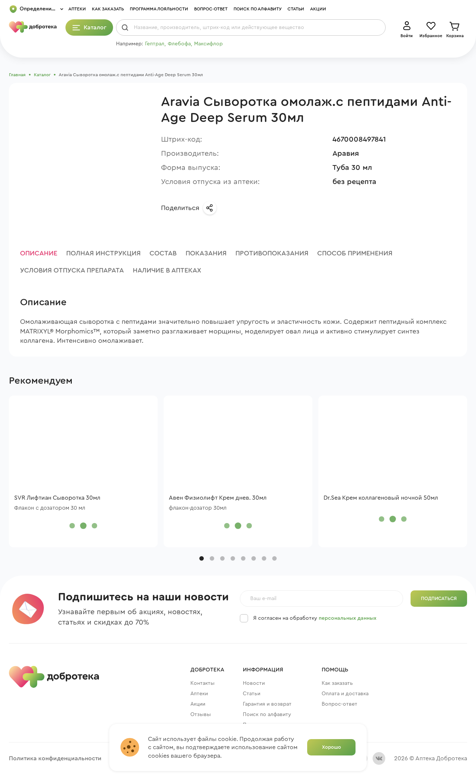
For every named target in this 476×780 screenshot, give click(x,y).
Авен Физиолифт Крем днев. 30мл (218, 498)
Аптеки (77, 9)
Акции (318, 9)
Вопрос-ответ (211, 9)
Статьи (295, 9)
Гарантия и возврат (267, 704)
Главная (17, 74)
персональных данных (347, 618)
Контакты (202, 683)
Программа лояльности (159, 9)
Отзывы (200, 714)
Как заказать (108, 9)
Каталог (42, 74)
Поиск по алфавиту (258, 9)
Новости (254, 683)
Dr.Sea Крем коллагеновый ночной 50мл (381, 498)
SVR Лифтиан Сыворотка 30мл (57, 498)
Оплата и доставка (345, 693)
